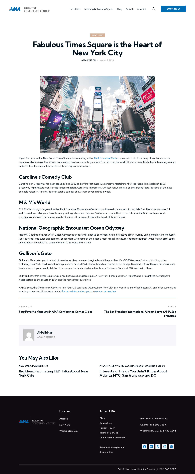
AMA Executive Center (106, 158)
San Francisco (134, 366)
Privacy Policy (107, 428)
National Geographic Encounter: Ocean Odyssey (71, 227)
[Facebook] (144, 446)
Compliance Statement (112, 437)
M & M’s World (34, 202)
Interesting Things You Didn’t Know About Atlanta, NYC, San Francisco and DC (133, 373)
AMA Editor (44, 332)
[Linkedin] (151, 446)
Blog (102, 418)
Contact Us (106, 423)
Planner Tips (40, 366)
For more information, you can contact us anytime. (88, 291)
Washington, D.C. (68, 431)
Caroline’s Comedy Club (45, 177)
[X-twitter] (157, 446)
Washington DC (155, 366)
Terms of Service (109, 432)
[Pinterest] (171, 446)
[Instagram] (164, 446)
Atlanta (105, 366)
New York (97, 35)
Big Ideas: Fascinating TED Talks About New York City (53, 373)
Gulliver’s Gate (35, 253)
